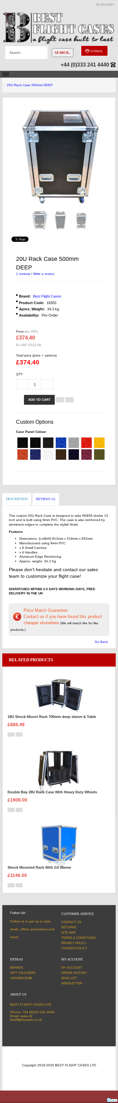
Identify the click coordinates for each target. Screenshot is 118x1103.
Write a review (43, 274)
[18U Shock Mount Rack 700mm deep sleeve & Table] (59, 695)
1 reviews (23, 274)
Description (17, 499)
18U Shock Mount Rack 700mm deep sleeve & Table (52, 717)
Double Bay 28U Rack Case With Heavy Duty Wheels (52, 792)
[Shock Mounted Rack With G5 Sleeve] (59, 846)
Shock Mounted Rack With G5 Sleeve (39, 867)
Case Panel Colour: (31, 432)
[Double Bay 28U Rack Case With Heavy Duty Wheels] (59, 771)
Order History (74, 973)
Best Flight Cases (47, 296)
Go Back (101, 642)
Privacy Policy (74, 943)
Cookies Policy (74, 948)
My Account (71, 967)
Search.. (62, 52)
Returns (68, 927)
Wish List (69, 978)
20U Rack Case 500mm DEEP (30, 85)
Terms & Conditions (78, 937)
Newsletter (71, 983)
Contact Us (71, 922)
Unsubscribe (21, 978)
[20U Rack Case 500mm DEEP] (39, 220)
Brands (16, 967)
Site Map (68, 932)
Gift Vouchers (23, 973)
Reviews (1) (45, 499)
